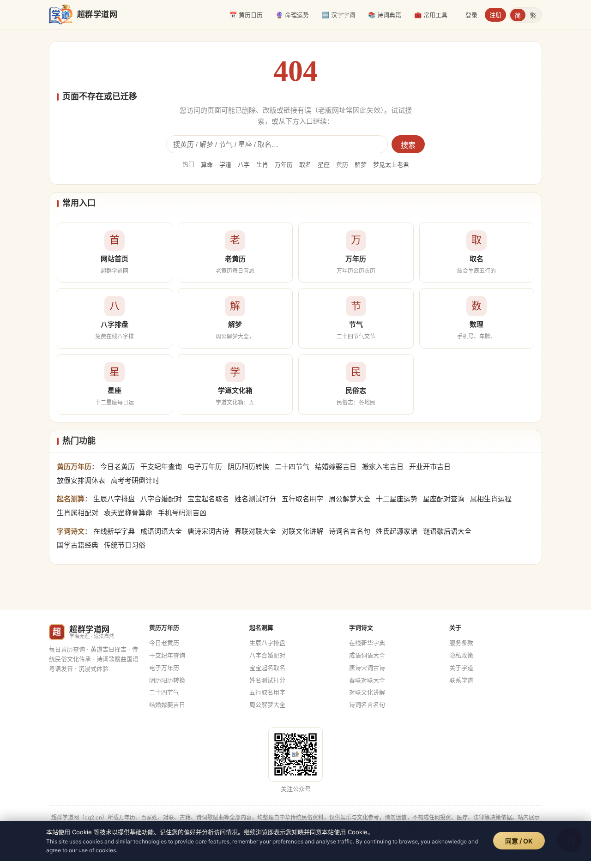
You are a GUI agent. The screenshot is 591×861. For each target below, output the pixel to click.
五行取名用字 (302, 498)
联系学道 (461, 680)
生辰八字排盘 (114, 498)
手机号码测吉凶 (182, 512)
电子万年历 (204, 466)
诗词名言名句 (349, 531)
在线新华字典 (114, 531)
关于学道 (461, 667)
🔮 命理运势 (292, 14)
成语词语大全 (161, 531)
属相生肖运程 (491, 498)
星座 (324, 164)
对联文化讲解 (302, 531)
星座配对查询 (443, 498)
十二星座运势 (396, 498)
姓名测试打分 (255, 498)
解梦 (361, 164)
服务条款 (461, 642)
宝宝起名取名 (208, 498)
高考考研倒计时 (135, 480)
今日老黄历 (117, 466)
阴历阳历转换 (248, 466)
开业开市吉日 (430, 466)
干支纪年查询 (161, 466)
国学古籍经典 (77, 545)
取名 (305, 164)
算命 (207, 164)
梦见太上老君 (391, 164)
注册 (495, 14)
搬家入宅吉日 (383, 466)
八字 (244, 164)
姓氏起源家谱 (396, 531)
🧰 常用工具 (430, 14)
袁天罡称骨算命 (128, 512)
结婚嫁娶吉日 (335, 466)
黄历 (342, 164)
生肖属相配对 (77, 512)
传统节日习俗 (124, 545)
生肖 (262, 164)
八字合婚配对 (161, 498)
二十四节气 (292, 466)
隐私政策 (461, 655)
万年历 (284, 164)
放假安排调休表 (81, 480)
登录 (471, 14)
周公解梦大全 (349, 498)
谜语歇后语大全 (447, 531)
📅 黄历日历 (246, 14)
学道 (225, 164)
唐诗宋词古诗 (208, 531)
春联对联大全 (255, 531)
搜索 (408, 145)
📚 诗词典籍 (384, 14)
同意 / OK (519, 841)
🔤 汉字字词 (338, 14)
